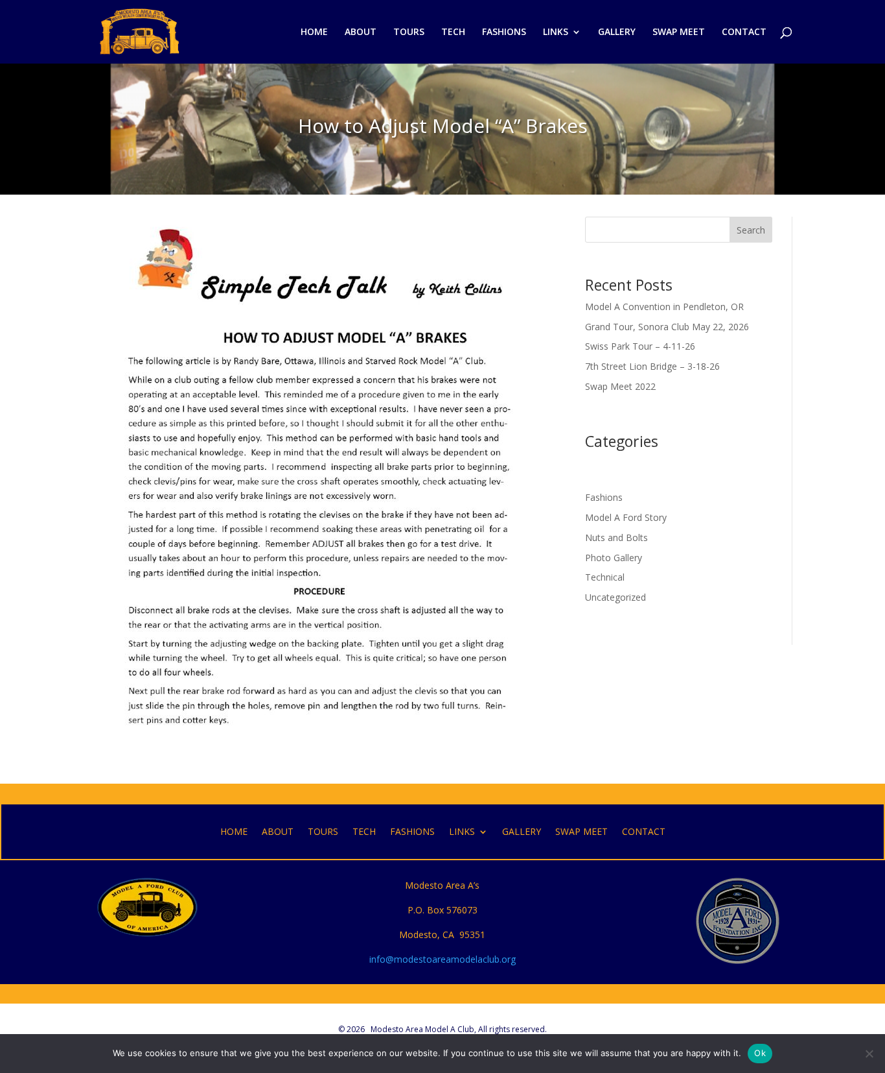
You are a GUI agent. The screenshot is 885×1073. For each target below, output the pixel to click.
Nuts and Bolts (616, 537)
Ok (760, 1053)
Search (751, 230)
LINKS (555, 32)
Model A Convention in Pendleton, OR (664, 306)
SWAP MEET (678, 32)
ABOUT (360, 32)
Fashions (604, 497)
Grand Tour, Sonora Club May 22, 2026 (667, 326)
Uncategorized (615, 597)
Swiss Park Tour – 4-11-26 (640, 346)
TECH (453, 32)
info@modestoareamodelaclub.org (442, 959)
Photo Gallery (613, 557)
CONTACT (744, 32)
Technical (605, 577)
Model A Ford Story (626, 517)
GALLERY (617, 32)
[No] (868, 1053)
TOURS (408, 32)
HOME (314, 32)
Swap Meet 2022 (620, 386)
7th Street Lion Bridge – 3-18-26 (652, 366)
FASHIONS (504, 32)
